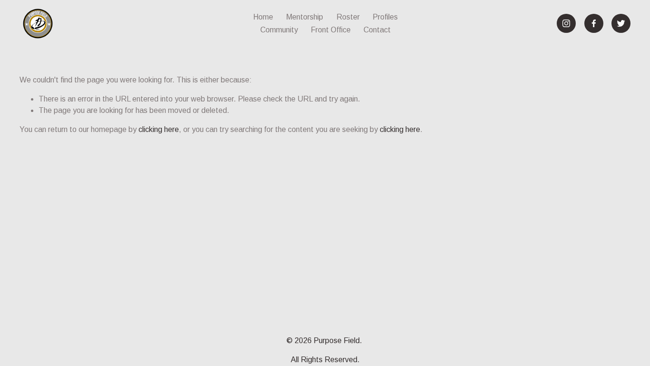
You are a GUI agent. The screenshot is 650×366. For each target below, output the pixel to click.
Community (279, 30)
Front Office (331, 30)
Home (263, 17)
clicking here (158, 129)
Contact (377, 30)
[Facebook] (593, 23)
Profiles (385, 17)
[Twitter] (620, 23)
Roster (348, 17)
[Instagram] (566, 23)
